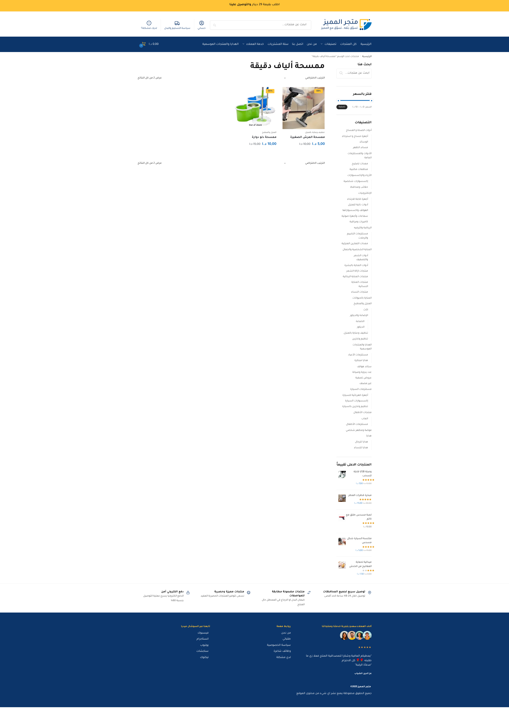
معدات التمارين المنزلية (355, 243)
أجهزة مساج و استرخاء (355, 136)
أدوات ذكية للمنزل (358, 205)
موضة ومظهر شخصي (359, 430)
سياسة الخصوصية (279, 645)
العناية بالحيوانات (362, 298)
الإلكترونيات (365, 193)
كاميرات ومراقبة (359, 222)
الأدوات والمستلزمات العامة (360, 155)
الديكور (360, 327)
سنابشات (202, 651)
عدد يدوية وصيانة (362, 372)
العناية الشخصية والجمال (357, 249)
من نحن (286, 633)
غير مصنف (365, 383)
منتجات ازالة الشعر (357, 271)
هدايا (369, 436)
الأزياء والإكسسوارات (359, 175)
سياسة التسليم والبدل (177, 28)
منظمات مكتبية (359, 169)
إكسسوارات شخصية (356, 181)
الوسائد (363, 142)
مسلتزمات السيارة (361, 389)
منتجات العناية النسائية (359, 284)
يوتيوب (204, 645)
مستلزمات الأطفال (357, 424)
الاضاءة (360, 321)
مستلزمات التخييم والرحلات (357, 236)
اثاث (365, 310)
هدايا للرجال (361, 442)
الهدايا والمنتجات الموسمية (362, 347)
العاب (364, 418)
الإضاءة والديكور (359, 315)
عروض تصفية (363, 378)
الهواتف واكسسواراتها (355, 210)
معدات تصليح (360, 163)
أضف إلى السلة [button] (303, 153)
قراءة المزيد (255, 153)
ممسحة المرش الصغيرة (307, 137)
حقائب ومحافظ (359, 187)
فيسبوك (203, 633)
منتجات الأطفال (362, 412)
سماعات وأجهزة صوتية (355, 216)
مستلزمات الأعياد (358, 355)
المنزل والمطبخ (269, 132)
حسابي (202, 28)
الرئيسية (367, 56)
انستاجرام (203, 639)
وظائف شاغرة (282, 651)
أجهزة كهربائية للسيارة (355, 395)
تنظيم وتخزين (360, 339)
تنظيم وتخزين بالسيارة (355, 406)
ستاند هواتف (364, 366)
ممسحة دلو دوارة (264, 137)
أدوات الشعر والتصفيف (361, 257)
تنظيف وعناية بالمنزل (315, 132)
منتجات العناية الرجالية (355, 276)
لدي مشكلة (283, 657)
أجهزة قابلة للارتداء (357, 199)
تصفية (342, 107)
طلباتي (287, 639)
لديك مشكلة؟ (149, 28)
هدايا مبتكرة (361, 360)
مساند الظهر (360, 147)
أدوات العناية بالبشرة (356, 265)
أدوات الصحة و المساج (359, 130)
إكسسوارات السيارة (356, 401)
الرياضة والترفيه (363, 228)
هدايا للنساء (361, 447)
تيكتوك (204, 657)
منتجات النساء (359, 292)
